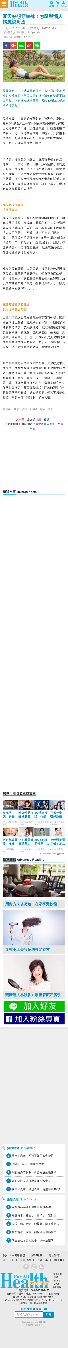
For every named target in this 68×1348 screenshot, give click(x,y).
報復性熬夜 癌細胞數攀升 (25, 815)
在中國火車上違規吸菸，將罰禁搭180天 (36, 1189)
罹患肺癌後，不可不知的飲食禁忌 (33, 1155)
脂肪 (24, 409)
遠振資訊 (39, 1325)
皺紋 (42, 409)
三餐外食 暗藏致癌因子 (57, 815)
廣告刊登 (8, 1259)
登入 (46, 423)
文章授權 (25, 1259)
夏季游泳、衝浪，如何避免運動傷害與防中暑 (40, 1232)
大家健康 (24, 1280)
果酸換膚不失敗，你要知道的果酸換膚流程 (38, 1172)
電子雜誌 (54, 1255)
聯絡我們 (59, 1259)
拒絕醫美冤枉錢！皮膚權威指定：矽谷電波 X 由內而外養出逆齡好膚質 (57, 842)
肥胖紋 (33, 409)
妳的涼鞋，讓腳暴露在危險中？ (31, 1180)
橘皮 (16, 409)
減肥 (50, 409)
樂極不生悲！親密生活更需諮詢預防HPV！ (10, 815)
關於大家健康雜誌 (14, 1255)
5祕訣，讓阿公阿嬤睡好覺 (28, 1163)
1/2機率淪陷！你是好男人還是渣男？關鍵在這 (41, 815)
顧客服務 (37, 1255)
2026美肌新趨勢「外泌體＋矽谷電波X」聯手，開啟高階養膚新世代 (41, 842)
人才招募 (42, 1259)
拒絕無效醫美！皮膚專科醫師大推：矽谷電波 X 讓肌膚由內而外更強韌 (10, 842)
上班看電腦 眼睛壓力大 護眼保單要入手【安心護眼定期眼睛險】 (25, 842)
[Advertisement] (34, 462)
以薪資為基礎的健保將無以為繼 (31, 1206)
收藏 (10, 37)
